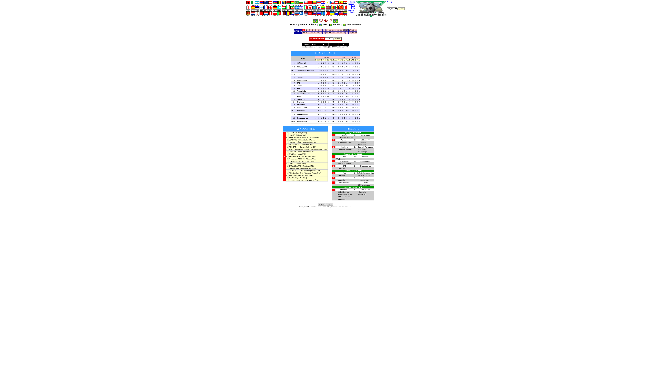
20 (304, 33)
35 (347, 33)
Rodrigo (363, 149)
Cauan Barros (345, 164)
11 (333, 30)
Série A (293, 24)
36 (350, 33)
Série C (313, 24)
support (351, 10)
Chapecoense (302, 118)
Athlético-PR (302, 67)
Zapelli (363, 142)
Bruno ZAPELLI (295, 145)
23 (312, 33)
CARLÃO (292, 164)
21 (307, 33)
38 (356, 33)
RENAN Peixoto (295, 175)
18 (353, 30)
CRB (298, 83)
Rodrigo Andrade (346, 137)
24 (315, 33)
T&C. (350, 207)
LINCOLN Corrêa (295, 152)
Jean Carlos (365, 175)
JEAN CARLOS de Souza (299, 149)
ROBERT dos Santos (297, 147)
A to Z (389, 2)
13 (338, 30)
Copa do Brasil (353, 24)
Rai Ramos (344, 192)
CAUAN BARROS (296, 166)
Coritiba (300, 77)
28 (327, 33)
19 (356, 30)
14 (341, 30)
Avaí (298, 88)
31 (335, 33)
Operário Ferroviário (305, 71)
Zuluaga (363, 152)
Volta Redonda (303, 114)
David (342, 168)
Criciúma (300, 102)
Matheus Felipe (346, 194)
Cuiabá (299, 86)
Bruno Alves (365, 185)
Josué (342, 159)
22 (310, 33)
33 (341, 33)
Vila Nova (301, 110)
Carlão (342, 180)
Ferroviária (301, 91)
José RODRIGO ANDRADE (299, 156)
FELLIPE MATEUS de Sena (300, 180)
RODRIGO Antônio (296, 173)
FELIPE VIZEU (295, 133)
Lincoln (363, 194)
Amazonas (301, 105)
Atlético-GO (301, 63)
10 (330, 30)
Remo (299, 96)
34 (344, 33)
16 (347, 30)
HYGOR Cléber (295, 135)
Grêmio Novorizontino (306, 94)
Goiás (299, 74)
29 (330, 33)
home (352, 2)
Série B (303, 24)
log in (352, 12)
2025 (324, 24)
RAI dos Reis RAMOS (297, 168)
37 (353, 33)
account (351, 4)
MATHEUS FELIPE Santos (299, 171)
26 (321, 33)
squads (336, 24)
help (353, 8)
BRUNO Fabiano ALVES (298, 161)
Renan (363, 145)
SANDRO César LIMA (297, 142)
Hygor (342, 175)
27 (324, 33)
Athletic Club (302, 122)
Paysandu (301, 99)
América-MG (302, 80)
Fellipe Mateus (346, 149)
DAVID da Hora (295, 154)
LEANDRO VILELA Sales (299, 140)
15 (344, 30)
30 (333, 33)
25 (318, 33)
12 (335, 30)
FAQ (353, 6)
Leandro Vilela (346, 142)
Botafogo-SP (302, 107)
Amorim (363, 192)
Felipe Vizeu (365, 180)
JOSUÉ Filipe (294, 178)
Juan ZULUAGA (295, 137)
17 (350, 30)
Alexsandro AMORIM (297, 159)
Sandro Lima (345, 197)
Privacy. (345, 207)
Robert (343, 199)
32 (338, 33)
